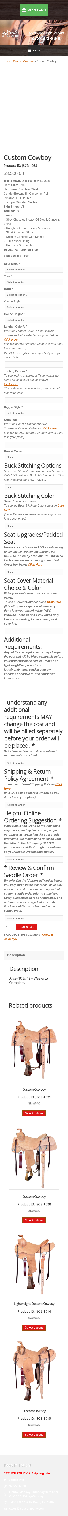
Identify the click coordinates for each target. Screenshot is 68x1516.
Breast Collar (13, 451)
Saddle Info (16, 1479)
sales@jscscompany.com (26, 1508)
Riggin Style (13, 407)
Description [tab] (16, 955)
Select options (34, 1113)
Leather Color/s (15, 326)
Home (7, 61)
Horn (8, 288)
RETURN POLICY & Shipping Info (27, 1473)
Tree (8, 276)
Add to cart (26, 926)
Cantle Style (13, 301)
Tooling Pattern (15, 371)
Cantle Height (14, 314)
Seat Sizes (12, 263)
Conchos (10, 419)
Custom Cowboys (23, 61)
